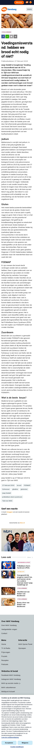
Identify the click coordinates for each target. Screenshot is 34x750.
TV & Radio (5, 648)
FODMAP (27, 485)
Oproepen (22, 648)
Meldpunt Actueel (8, 691)
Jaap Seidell (6, 493)
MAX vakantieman (8, 687)
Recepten (5, 660)
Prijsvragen (5, 652)
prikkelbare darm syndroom (12, 497)
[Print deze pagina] (15, 36)
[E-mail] (11, 36)
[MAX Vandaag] (8, 9)
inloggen (10, 512)
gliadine (15, 489)
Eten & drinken (6, 32)
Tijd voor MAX (7, 501)
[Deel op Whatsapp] (7, 36)
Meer (29, 557)
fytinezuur (6, 489)
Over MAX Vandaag (9, 625)
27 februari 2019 (8, 485)
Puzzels (4, 656)
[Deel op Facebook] (3, 36)
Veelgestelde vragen (9, 629)
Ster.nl (22, 523)
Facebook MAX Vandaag (10, 675)
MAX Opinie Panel (25, 644)
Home (3, 644)
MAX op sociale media (9, 683)
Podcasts (4, 664)
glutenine (24, 489)
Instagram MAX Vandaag (11, 679)
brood (19, 485)
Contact (4, 633)
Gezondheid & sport (24, 562)
